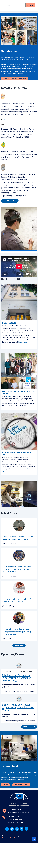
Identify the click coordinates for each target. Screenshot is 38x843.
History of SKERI (9, 323)
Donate (5, 784)
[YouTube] (21, 829)
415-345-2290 (17, 820)
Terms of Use (5, 838)
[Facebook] (7, 829)
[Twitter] (12, 829)
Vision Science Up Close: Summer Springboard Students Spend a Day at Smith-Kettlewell (17, 631)
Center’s (8, 396)
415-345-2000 (13, 817)
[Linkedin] (17, 829)
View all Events (29, 727)
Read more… (22, 342)
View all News (19, 645)
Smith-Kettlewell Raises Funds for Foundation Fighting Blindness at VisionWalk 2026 (16, 569)
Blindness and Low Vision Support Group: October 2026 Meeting (18, 707)
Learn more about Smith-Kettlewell (15, 78)
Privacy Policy (13, 838)
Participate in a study (21, 784)
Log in (20, 838)
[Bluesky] (26, 829)
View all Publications (10, 201)
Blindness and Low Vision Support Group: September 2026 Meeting (16, 678)
